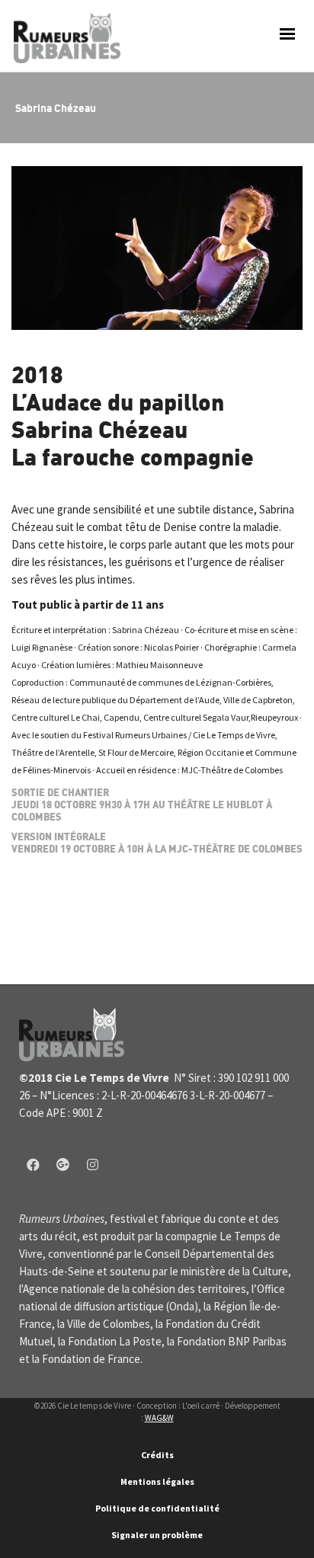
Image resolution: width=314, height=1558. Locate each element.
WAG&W (159, 1417)
